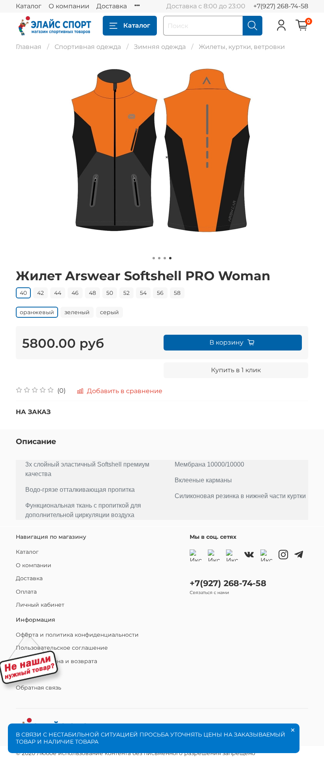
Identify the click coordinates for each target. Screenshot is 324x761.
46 (75, 292)
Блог (23, 674)
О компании (69, 6)
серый (109, 312)
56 (160, 292)
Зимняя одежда (160, 47)
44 (57, 292)
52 (126, 292)
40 (23, 292)
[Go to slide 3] (165, 258)
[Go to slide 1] (154, 258)
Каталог (28, 6)
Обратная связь (38, 687)
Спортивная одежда (88, 47)
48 (92, 292)
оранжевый (37, 312)
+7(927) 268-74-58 (280, 6)
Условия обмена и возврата (56, 661)
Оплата (26, 591)
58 (177, 292)
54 (143, 292)
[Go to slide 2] (159, 258)
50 (109, 292)
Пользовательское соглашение (62, 647)
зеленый (77, 312)
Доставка (111, 6)
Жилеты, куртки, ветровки (242, 47)
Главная (28, 47)
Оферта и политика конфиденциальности (77, 634)
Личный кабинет (40, 604)
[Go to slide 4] (170, 258)
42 (40, 292)
